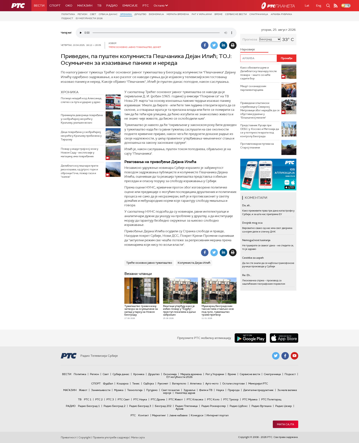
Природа (234, 390)
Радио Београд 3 (140, 406)
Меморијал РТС (258, 383)
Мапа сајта (285, 424)
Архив (179, 408)
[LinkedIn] (223, 45)
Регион (82, 14)
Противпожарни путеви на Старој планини (257, 145)
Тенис (136, 383)
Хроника (126, 14)
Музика (118, 390)
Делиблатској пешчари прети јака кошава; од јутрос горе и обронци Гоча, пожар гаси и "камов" (79, 171)
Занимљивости (100, 390)
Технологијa (134, 390)
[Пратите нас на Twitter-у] (276, 356)
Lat (307, 5)
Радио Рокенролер (213, 406)
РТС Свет (124, 399)
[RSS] (335, 5)
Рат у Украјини (202, 14)
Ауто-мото (212, 383)
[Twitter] (214, 45)
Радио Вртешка (261, 406)
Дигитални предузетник (258, 390)
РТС (145, 5)
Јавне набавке (178, 415)
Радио (112, 5)
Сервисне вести (236, 14)
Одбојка (148, 383)
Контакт (143, 415)
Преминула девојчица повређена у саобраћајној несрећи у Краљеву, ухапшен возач (82, 118)
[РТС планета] (278, 5)
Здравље (189, 390)
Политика (68, 14)
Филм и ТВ (205, 390)
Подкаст (67, 18)
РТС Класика (195, 399)
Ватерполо (179, 383)
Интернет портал (217, 415)
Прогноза (250, 39)
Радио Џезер (283, 406)
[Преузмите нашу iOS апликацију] (284, 338)
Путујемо (152, 390)
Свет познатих (170, 390)
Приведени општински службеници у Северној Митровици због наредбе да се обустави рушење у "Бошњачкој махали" (260, 110)
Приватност (68, 437)
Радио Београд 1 (89, 406)
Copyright (84, 437)
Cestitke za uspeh (253, 257)
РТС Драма (158, 399)
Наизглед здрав (185, 393)
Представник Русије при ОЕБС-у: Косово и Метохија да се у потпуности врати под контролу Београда (259, 131)
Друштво (140, 14)
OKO (68, 5)
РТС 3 (110, 399)
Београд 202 (163, 406)
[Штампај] (233, 45)
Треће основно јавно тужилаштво (149, 263)
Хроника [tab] (70, 92)
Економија (156, 14)
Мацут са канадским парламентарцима (253, 88)
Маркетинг (159, 415)
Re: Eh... (246, 275)
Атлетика (196, 383)
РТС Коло (213, 399)
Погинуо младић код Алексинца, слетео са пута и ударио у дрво (81, 100)
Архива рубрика (281, 14)
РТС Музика (249, 399)
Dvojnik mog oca (252, 222)
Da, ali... (246, 205)
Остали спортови (233, 383)
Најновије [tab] (247, 49)
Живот (83, 390)
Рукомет (163, 383)
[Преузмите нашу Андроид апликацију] (250, 338)
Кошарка (122, 383)
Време (218, 14)
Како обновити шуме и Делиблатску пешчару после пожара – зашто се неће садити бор (258, 73)
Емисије (130, 5)
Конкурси (197, 415)
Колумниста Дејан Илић (194, 263)
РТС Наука (140, 399)
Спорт (55, 5)
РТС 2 (99, 399)
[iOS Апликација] (268, 174)
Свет (93, 14)
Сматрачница (258, 14)
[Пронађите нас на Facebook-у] (285, 356)
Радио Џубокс (239, 406)
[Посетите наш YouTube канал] (294, 356)
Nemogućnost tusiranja (256, 240)
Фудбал (108, 383)
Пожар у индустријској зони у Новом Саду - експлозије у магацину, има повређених (79, 152)
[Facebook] (204, 45)
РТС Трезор (231, 399)
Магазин (84, 5)
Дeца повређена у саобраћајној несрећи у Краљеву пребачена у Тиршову (81, 135)
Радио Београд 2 (114, 406)
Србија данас (108, 14)
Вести (39, 5)
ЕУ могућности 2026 (89, 18)
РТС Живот (176, 399)
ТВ (99, 5)
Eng (318, 5)
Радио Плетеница (186, 406)
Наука (220, 390)
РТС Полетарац (271, 399)
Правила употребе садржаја (111, 437)
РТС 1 (87, 399)
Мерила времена (178, 14)
